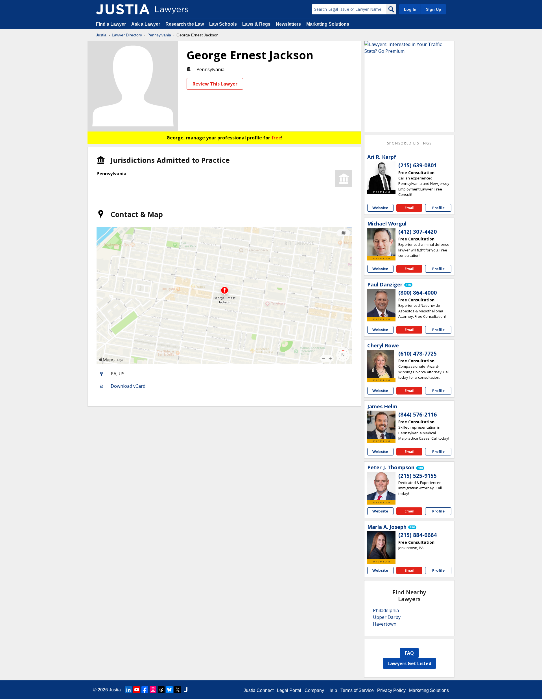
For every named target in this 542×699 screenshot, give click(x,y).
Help (332, 690)
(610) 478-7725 (417, 353)
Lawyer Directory (127, 35)
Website (380, 207)
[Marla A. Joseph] (381, 545)
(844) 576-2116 (417, 414)
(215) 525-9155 (417, 475)
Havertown (384, 624)
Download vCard (128, 386)
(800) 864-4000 (417, 292)
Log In (410, 9)
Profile (438, 207)
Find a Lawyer (111, 24)
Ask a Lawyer (146, 24)
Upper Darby (387, 617)
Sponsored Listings (409, 143)
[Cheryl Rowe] (381, 364)
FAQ (409, 653)
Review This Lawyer (215, 84)
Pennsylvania (159, 35)
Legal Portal (289, 690)
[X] (177, 689)
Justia (101, 35)
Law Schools (223, 24)
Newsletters (288, 24)
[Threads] (161, 689)
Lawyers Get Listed (409, 663)
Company (314, 690)
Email (409, 207)
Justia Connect (259, 690)
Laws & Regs (256, 24)
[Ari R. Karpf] (381, 175)
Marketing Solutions (327, 24)
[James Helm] (381, 425)
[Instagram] (153, 689)
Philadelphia (386, 610)
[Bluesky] (169, 689)
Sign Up (433, 9)
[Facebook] (144, 689)
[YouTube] (136, 689)
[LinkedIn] (128, 689)
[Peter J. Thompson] (381, 486)
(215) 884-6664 (417, 535)
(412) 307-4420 (417, 231)
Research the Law (184, 24)
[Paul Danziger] (381, 303)
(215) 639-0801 (417, 165)
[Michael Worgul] (381, 242)
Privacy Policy (391, 690)
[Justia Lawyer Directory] (123, 9)
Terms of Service (357, 690)
